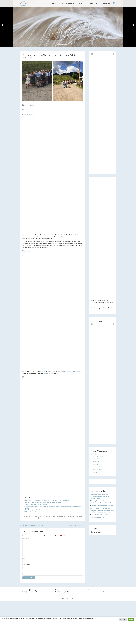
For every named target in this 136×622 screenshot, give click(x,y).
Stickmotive (106, 3)
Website (24, 571)
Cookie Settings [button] (123, 619)
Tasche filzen (96, 459)
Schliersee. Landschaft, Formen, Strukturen (36, 504)
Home (53, 3)
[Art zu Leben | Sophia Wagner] (24, 3)
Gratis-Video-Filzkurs (98, 456)
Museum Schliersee (26, 518)
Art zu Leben (82, 3)
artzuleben (38, 58)
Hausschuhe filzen (97, 464)
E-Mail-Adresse (26, 564)
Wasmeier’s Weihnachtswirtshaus (73, 371)
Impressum (91, 592)
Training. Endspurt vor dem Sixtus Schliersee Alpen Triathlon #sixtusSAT (43, 502)
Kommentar (25, 538)
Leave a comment (44, 518)
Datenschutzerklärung (101, 592)
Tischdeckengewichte (96, 469)
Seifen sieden (94, 472)
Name (24, 558)
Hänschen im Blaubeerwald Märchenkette (31, 525)
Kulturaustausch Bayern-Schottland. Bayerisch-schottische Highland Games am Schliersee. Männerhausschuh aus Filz (102, 510)
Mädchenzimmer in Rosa (31, 512)
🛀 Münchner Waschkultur (67, 3)
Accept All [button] (131, 619)
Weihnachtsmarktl (48, 373)
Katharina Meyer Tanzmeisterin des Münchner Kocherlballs (47, 516)
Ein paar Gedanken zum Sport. (76, 525)
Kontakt (90, 590)
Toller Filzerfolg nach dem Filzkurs (33, 510)
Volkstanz (34, 518)
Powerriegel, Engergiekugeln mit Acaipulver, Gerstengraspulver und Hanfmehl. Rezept (47, 500)
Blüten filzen (96, 461)
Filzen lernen (94, 454)
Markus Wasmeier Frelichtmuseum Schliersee (71, 516)
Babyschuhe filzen (97, 467)
